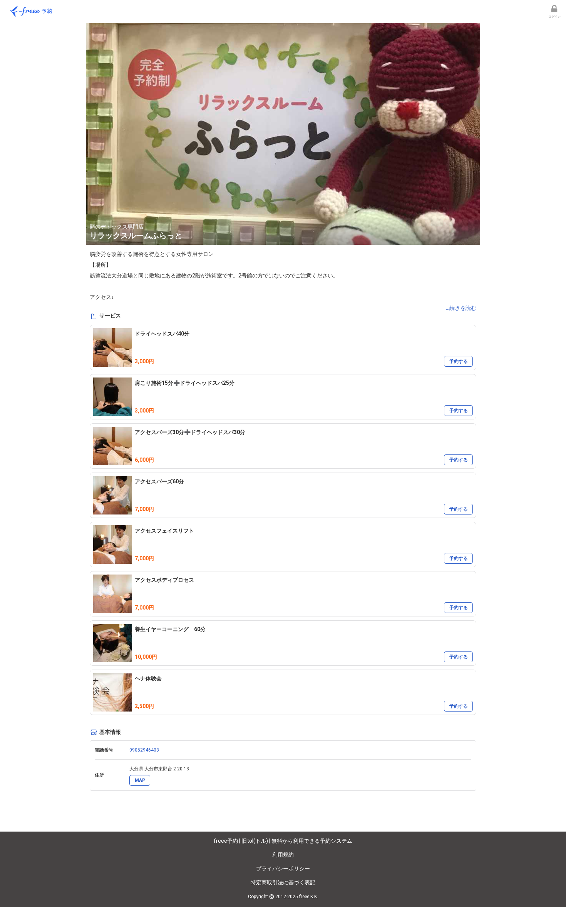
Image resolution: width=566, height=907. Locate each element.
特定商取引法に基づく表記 (283, 882)
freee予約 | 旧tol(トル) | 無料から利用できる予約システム (283, 841)
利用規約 (283, 855)
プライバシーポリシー (283, 868)
